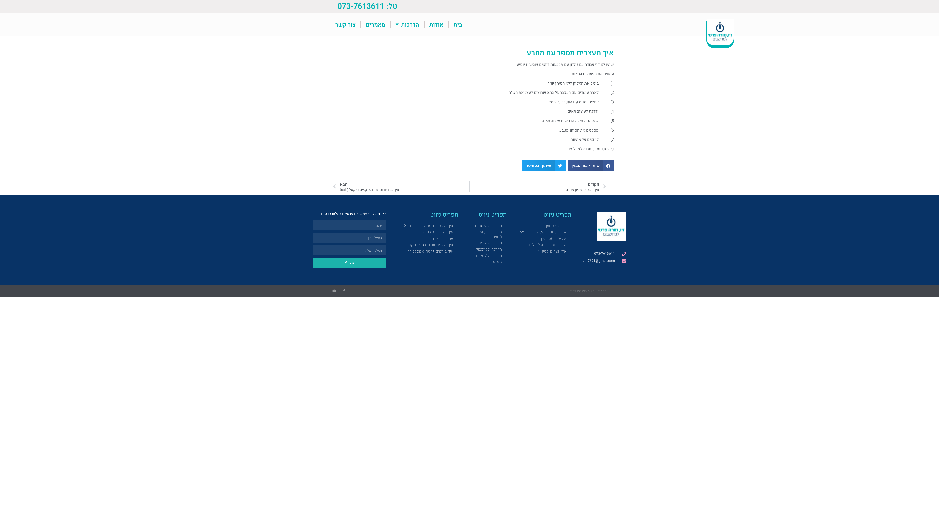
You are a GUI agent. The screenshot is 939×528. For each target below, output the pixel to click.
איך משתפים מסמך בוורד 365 (542, 232)
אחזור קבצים (443, 238)
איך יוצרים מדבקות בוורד (433, 232)
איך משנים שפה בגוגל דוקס (431, 244)
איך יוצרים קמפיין (552, 251)
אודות (436, 24)
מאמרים (375, 24)
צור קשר (345, 24)
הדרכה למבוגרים (488, 225)
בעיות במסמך (556, 225)
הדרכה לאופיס (490, 243)
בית (458, 24)
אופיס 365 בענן (554, 238)
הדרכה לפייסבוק (489, 249)
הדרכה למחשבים (488, 255)
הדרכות (410, 24)
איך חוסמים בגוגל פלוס (548, 244)
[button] (591, 165)
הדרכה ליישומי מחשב (490, 234)
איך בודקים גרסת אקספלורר (430, 251)
